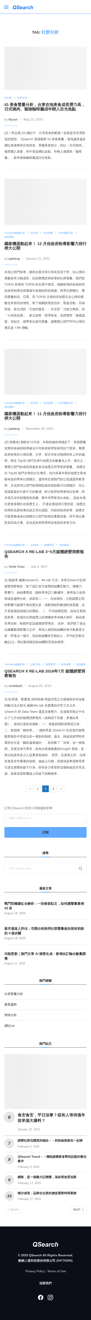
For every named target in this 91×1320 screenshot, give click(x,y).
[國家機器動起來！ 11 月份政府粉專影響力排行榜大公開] (45, 372)
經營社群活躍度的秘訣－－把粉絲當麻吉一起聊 (50, 1140)
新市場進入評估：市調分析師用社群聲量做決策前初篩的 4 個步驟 (44, 931)
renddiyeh (16, 686)
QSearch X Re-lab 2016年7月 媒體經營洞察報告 (44, 673)
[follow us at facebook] (40, 1297)
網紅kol (9, 1025)
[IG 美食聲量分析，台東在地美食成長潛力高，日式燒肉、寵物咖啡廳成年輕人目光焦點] (45, 68)
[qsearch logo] (25, 7)
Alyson (13, 119)
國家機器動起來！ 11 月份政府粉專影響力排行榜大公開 (45, 416)
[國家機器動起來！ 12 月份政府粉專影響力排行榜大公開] (45, 202)
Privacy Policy (35, 1271)
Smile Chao (17, 566)
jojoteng (14, 258)
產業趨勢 (10, 1004)
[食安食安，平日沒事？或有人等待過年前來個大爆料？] (45, 1081)
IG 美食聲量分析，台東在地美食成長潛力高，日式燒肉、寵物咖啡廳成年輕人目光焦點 (44, 106)
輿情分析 (10, 1015)
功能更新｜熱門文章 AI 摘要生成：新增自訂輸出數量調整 (45, 956)
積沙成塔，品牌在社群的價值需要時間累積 (47, 1193)
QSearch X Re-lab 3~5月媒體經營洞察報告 (44, 554)
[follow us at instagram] (50, 1297)
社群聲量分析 (13, 994)
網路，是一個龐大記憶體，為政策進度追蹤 (47, 1177)
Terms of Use (56, 1271)
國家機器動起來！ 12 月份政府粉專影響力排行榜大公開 (45, 245)
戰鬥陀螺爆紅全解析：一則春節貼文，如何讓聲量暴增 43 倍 (44, 906)
